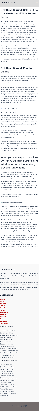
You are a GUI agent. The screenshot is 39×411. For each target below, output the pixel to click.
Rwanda (2, 305)
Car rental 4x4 (7, 2)
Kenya (2, 301)
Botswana (3, 314)
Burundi (2, 308)
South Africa (4, 323)
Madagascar (4, 312)
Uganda (2, 299)
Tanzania (3, 303)
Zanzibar (3, 317)
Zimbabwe (3, 321)
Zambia (2, 319)
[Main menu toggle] (37, 3)
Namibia (2, 310)
